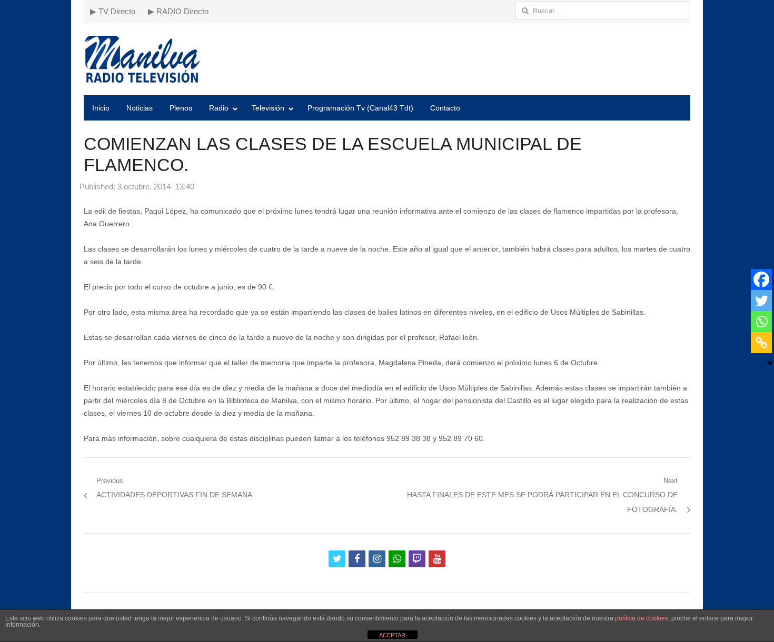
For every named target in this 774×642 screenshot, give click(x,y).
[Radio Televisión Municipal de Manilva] (387, 59)
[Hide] (770, 363)
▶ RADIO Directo (178, 11)
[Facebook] (761, 279)
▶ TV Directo (112, 11)
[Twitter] (761, 300)
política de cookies (641, 618)
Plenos (181, 108)
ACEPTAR (392, 635)
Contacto (445, 108)
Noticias (139, 108)
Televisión (268, 108)
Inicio (101, 108)
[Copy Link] (761, 342)
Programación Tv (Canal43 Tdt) (360, 108)
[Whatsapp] (761, 321)
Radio (219, 108)
